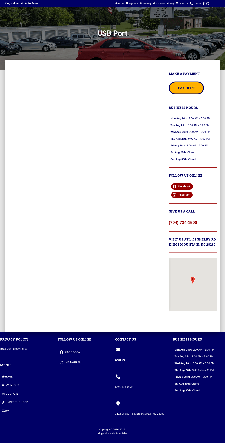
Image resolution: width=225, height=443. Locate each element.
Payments (133, 3)
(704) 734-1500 (183, 222)
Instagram (207, 4)
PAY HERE (186, 88)
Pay (7, 410)
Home (121, 3)
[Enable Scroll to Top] (216, 435)
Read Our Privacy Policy (13, 348)
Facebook (204, 4)
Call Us (197, 3)
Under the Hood (17, 402)
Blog (171, 3)
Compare (160, 3)
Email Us (184, 3)
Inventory (147, 3)
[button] (192, 280)
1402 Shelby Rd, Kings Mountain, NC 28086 (139, 413)
